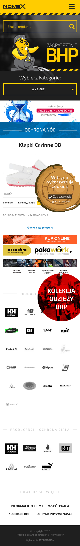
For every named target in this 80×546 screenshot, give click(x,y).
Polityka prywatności (53, 514)
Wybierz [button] (38, 89)
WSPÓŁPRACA (58, 506)
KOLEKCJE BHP (19, 514)
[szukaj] (72, 26)
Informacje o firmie (27, 506)
